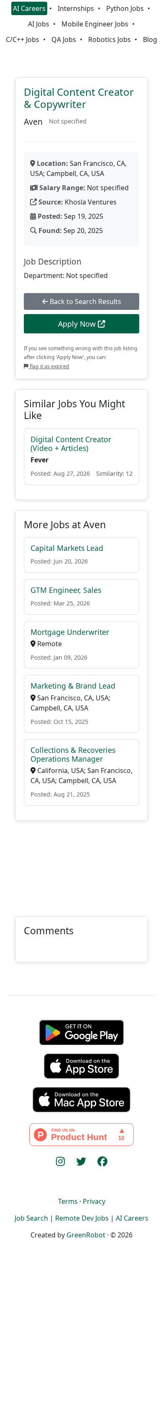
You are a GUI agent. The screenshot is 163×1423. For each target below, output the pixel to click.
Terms (68, 1201)
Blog (150, 39)
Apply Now (78, 324)
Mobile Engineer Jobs (94, 24)
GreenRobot (85, 1235)
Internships (76, 8)
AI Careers (29, 8)
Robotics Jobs (109, 39)
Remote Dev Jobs (82, 1218)
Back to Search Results (84, 301)
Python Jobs (125, 8)
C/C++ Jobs (22, 39)
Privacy (94, 1201)
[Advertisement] (81, 863)
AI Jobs (38, 24)
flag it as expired (48, 366)
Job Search (31, 1218)
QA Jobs (63, 39)
